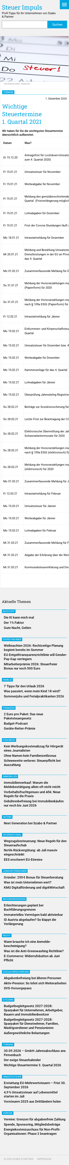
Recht (7, 935)
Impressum (44, 1159)
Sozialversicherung (16, 971)
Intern (7, 817)
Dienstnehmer (12, 639)
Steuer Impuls (22, 7)
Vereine (7, 1113)
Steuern (8, 999)
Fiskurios (9, 740)
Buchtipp (9, 611)
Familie (7, 679)
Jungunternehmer (15, 870)
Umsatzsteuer (12, 1076)
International (12, 834)
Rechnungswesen (14, 899)
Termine (8, 92)
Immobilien (10, 776)
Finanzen (9, 707)
